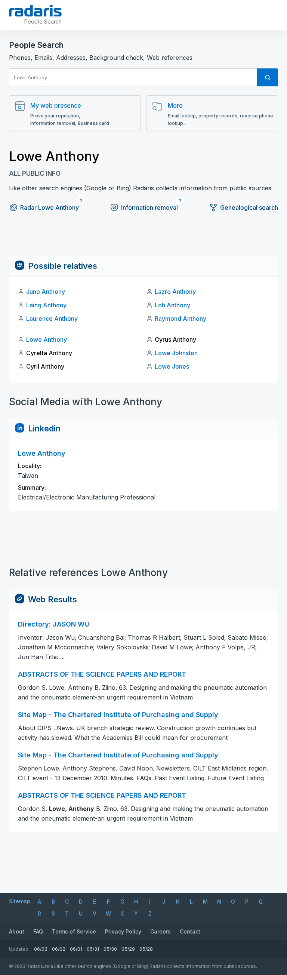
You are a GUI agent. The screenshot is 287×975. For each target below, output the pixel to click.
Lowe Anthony (46, 339)
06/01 (76, 949)
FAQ (38, 931)
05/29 (128, 949)
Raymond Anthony (180, 318)
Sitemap (19, 901)
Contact (190, 931)
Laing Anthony (46, 305)
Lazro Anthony (175, 291)
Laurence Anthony (52, 318)
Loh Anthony (172, 305)
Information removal (149, 207)
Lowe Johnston (176, 353)
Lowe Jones (172, 366)
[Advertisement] (143, 238)
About (16, 931)
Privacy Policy (123, 931)
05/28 (146, 949)
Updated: (19, 949)
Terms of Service (74, 931)
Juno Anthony (45, 291)
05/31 (93, 949)
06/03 (40, 949)
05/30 (110, 949)
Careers (160, 931)
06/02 (58, 949)
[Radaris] (35, 10)
